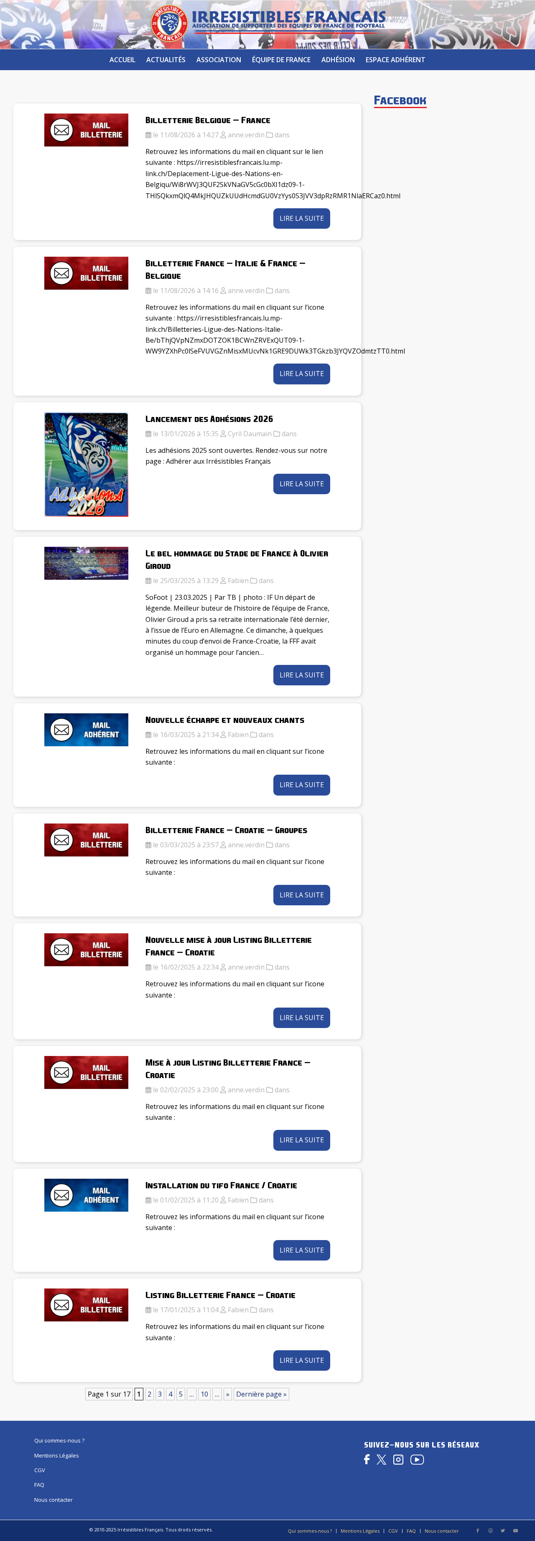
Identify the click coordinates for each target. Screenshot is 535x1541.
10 (204, 1394)
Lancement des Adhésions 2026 (209, 419)
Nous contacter (53, 1499)
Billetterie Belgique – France (207, 120)
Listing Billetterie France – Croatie (220, 1295)
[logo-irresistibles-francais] (268, 24)
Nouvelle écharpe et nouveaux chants (224, 720)
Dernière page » (261, 1394)
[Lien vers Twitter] (503, 1530)
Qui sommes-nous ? (59, 1440)
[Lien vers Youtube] (515, 1530)
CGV (39, 1470)
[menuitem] (122, 59)
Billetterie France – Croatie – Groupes (226, 830)
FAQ (39, 1484)
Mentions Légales (56, 1455)
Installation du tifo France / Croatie (221, 1185)
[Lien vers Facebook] (477, 1530)
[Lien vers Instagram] (490, 1530)
